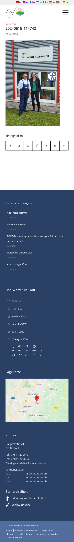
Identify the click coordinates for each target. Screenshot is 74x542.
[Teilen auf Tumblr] (55, 146)
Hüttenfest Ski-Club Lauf (19, 252)
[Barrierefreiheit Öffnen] (52, 76)
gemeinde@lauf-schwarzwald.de (29, 463)
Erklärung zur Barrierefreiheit (29, 498)
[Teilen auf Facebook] (10, 146)
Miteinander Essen (16, 224)
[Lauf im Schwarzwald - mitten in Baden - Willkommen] (31, 12)
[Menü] (63, 12)
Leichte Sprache (21, 504)
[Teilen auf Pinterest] (37, 146)
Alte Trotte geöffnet (17, 212)
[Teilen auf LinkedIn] (46, 146)
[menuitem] (63, 12)
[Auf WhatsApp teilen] (28, 146)
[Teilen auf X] (19, 146)
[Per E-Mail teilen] (64, 146)
